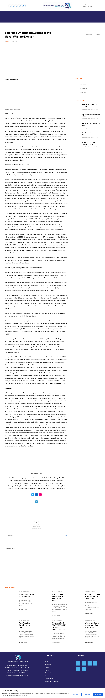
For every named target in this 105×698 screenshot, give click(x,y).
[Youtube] (24, 6)
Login (65, 535)
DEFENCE (97, 34)
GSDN (7, 41)
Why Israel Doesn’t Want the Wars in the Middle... (92, 596)
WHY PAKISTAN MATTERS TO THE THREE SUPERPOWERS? (59, 626)
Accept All (98, 694)
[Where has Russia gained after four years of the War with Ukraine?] (77, 628)
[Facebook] (10, 6)
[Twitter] (22, 6)
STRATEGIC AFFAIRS (24, 591)
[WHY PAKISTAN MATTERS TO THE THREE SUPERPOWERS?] (77, 143)
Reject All (87, 694)
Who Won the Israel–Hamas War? (24, 625)
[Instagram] (13, 6)
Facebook (83, 84)
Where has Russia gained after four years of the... (92, 625)
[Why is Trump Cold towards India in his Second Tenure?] (77, 115)
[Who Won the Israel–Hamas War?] (77, 134)
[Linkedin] (19, 6)
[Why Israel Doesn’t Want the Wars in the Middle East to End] (77, 124)
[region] (52, 693)
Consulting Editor (86, 109)
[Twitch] (78, 669)
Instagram (83, 88)
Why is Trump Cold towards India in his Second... (57, 597)
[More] (32, 568)
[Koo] (16, 6)
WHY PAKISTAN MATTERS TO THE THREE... (90, 143)
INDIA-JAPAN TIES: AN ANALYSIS (26, 595)
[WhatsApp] (28, 568)
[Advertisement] (52, 57)
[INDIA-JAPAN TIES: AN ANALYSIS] (77, 106)
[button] (102, 17)
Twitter (83, 92)
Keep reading (23, 609)
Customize (76, 694)
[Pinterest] (24, 568)
